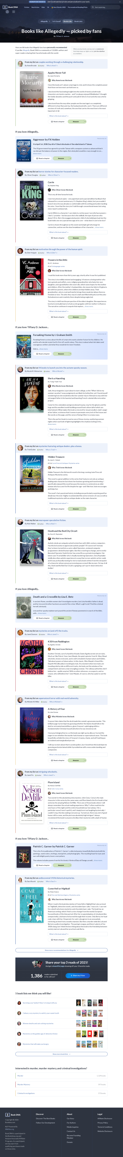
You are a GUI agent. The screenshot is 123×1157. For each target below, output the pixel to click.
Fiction (26, 7)
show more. (37, 153)
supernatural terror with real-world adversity (58, 698)
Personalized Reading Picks (77, 7)
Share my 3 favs (79, 975)
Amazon (76, 121)
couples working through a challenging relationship (61, 62)
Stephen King (54, 185)
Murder (20, 1076)
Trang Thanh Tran (56, 381)
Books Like (68, 21)
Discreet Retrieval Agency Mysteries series (66, 895)
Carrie (51, 182)
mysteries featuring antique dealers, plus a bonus (60, 446)
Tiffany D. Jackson (62, 36)
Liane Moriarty (55, 76)
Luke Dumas (54, 712)
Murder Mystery (23, 1084)
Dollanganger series (58, 266)
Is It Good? (56, 21)
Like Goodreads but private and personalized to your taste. (69, 2)
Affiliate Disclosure (105, 1118)
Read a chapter (58, 121)
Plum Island (53, 782)
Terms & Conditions (105, 1127)
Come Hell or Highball (59, 888)
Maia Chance (54, 892)
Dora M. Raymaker (56, 534)
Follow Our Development (45, 1123)
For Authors (71, 1123)
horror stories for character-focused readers (58, 171)
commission (100, 49)
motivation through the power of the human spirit (60, 249)
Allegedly (44, 21)
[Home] (12, 7)
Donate (70, 1142)
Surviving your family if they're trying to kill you (40, 1003)
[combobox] (105, 7)
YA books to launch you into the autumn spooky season (63, 368)
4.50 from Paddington (58, 641)
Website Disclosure (105, 1131)
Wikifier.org (9, 1129)
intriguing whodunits (48, 772)
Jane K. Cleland (55, 460)
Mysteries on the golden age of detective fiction (40, 1034)
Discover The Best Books (45, 1118)
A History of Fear (56, 709)
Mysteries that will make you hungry (36, 1044)
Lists (78, 21)
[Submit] (92, 7)
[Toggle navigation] (13, 12)
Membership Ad (101, 138)
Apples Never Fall (57, 72)
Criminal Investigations (26, 1093)
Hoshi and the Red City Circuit (62, 531)
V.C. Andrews (54, 263)
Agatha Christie (55, 645)
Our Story (70, 1118)
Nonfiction (35, 7)
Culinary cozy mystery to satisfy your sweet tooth (41, 1013)
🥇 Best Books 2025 (58, 7)
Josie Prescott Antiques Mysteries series (65, 463)
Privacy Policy (103, 1123)
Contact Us (71, 1131)
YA (48, 7)
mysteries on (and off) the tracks (53, 631)
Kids (43, 7)
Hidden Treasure (56, 456)
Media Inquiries (73, 1127)
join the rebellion (99, 51)
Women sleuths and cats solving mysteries (38, 1023)
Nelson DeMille (55, 785)
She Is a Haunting (56, 378)
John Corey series (57, 789)
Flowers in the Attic (57, 260)
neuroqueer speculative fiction (52, 520)
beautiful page (58, 966)
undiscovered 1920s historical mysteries (56, 878)
